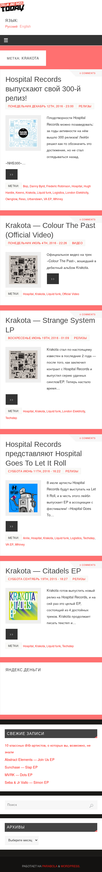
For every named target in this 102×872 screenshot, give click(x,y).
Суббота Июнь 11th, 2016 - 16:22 (34, 471)
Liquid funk (44, 192)
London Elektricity (76, 192)
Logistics (58, 192)
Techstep (11, 418)
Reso (22, 199)
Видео (77, 243)
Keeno (20, 192)
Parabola (49, 866)
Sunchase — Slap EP (21, 766)
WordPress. (70, 866)
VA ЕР (48, 199)
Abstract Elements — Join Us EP (30, 759)
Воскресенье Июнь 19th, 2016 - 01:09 (38, 338)
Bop (25, 186)
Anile (26, 538)
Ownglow (11, 199)
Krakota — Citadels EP (43, 571)
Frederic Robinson (58, 186)
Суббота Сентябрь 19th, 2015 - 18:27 (38, 579)
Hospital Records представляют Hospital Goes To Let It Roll (43, 453)
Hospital (77, 186)
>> (12, 174)
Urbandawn (34, 199)
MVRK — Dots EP (18, 774)
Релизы (85, 106)
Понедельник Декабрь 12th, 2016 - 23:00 (41, 106)
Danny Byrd (37, 186)
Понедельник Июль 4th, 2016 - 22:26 (37, 243)
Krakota (31, 192)
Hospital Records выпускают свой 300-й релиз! (43, 88)
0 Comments (88, 73)
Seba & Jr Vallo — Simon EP (27, 782)
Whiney (58, 199)
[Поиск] (91, 805)
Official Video (70, 294)
